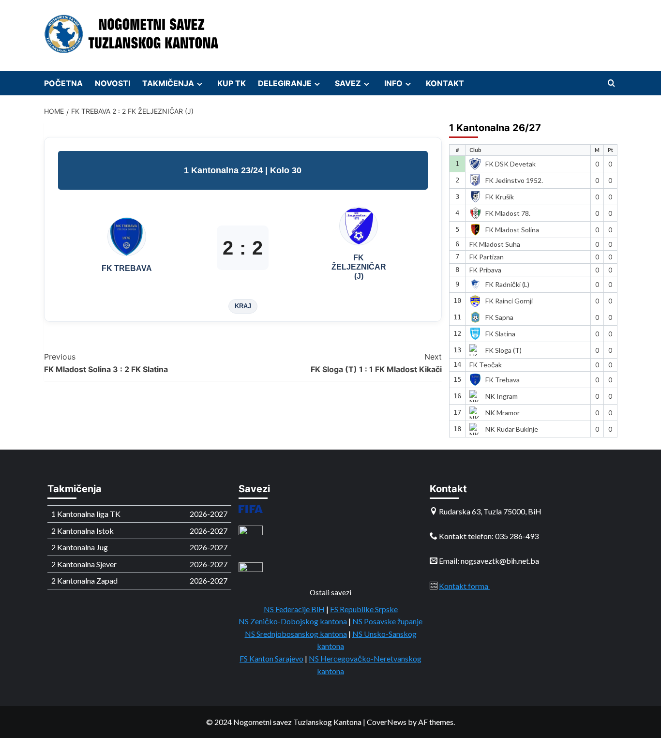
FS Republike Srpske (364, 609)
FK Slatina (500, 334)
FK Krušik (499, 197)
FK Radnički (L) (507, 284)
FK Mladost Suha (494, 244)
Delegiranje (285, 83)
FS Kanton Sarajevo (271, 658)
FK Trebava (502, 380)
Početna (63, 83)
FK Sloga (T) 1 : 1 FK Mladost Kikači (376, 363)
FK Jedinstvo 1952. (514, 180)
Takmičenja (168, 83)
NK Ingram (501, 396)
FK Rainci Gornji (509, 301)
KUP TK (231, 83)
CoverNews (386, 721)
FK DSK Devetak (510, 164)
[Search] (611, 83)
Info (393, 83)
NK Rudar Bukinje (511, 429)
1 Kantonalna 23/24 (224, 170)
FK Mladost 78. (507, 213)
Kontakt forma (464, 585)
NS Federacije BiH (294, 609)
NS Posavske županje (387, 621)
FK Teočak (485, 365)
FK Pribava (485, 270)
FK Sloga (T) (503, 350)
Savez (348, 83)
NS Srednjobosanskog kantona (296, 633)
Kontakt (445, 83)
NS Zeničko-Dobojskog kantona (293, 621)
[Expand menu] (199, 84)
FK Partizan (486, 257)
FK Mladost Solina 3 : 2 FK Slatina (106, 363)
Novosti (112, 83)
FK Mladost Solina (512, 230)
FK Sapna (499, 317)
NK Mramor (502, 412)
